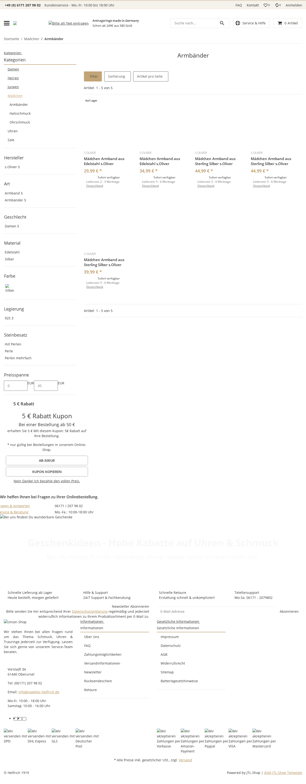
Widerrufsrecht (173, 663)
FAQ (238, 5)
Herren (13, 78)
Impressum (170, 636)
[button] (266, 5)
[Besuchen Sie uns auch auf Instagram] (24, 718)
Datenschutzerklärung (90, 611)
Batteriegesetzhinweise (179, 681)
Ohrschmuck (20, 122)
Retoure (90, 689)
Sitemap (167, 672)
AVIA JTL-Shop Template (283, 772)
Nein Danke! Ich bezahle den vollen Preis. (47, 481)
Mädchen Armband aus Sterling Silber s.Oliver (215, 161)
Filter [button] (93, 76)
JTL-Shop (253, 772)
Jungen (13, 87)
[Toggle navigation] (7, 23)
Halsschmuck (20, 113)
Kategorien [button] (13, 53)
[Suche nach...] (224, 23)
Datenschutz (171, 645)
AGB (164, 654)
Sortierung (116, 76)
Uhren (13, 131)
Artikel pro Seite (150, 76)
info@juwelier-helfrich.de (38, 692)
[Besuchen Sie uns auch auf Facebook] (15, 718)
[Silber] (9, 288)
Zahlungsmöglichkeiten (102, 654)
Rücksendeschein (98, 681)
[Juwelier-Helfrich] (15, 23)
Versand (185, 760)
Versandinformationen (102, 663)
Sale (11, 140)
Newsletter (93, 672)
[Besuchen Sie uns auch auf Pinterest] (20, 718)
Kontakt (253, 5)
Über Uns (91, 636)
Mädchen (15, 95)
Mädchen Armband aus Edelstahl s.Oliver (104, 161)
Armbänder (19, 104)
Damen (13, 69)
